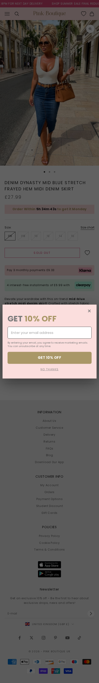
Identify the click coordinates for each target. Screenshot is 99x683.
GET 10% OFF (49, 357)
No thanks (50, 369)
